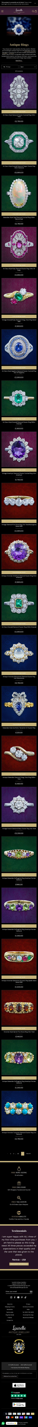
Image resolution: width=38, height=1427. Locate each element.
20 (18, 1153)
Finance (10, 1317)
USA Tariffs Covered (26, 1365)
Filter (8, 67)
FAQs (28, 1309)
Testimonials (9, 1312)
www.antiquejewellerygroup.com (19, 1287)
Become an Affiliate (28, 1317)
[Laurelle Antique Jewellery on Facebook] (15, 1297)
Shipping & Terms (10, 1307)
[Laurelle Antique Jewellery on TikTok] (25, 1297)
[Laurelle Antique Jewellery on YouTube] (18, 1297)
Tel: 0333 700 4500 (28, 1312)
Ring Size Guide (10, 1315)
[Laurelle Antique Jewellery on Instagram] (11, 1297)
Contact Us (10, 1320)
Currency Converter (28, 1307)
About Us (9, 1304)
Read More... (19, 60)
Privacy (28, 1304)
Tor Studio (23, 1424)
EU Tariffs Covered (13, 1365)
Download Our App (28, 1315)
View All (28, 1153)
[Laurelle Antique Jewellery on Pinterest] (22, 1297)
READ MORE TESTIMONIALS (19, 1264)
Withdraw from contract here (10, 1376)
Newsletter (10, 1309)
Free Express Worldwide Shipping (20, 1367)
